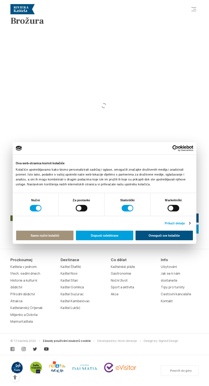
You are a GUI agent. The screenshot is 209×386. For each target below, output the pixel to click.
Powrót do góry (180, 371)
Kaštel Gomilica (72, 287)
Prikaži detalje (175, 223)
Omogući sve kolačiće (164, 235)
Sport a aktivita (122, 287)
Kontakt (167, 301)
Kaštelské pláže (123, 266)
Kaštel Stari (69, 280)
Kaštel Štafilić (71, 266)
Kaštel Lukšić (70, 307)
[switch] (81, 208)
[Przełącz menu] (194, 9)
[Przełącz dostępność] (14, 377)
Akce (115, 294)
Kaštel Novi (69, 273)
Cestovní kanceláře (176, 294)
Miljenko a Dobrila (24, 314)
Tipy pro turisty (173, 287)
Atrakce (16, 301)
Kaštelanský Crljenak (26, 307)
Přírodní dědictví (22, 294)
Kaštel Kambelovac (75, 301)
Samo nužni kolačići (45, 235)
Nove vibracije (127, 341)
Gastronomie (121, 273)
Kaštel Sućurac (72, 294)
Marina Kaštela (21, 321)
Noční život (119, 280)
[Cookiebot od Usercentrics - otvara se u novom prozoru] (175, 148)
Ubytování (169, 266)
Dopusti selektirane (104, 235)
